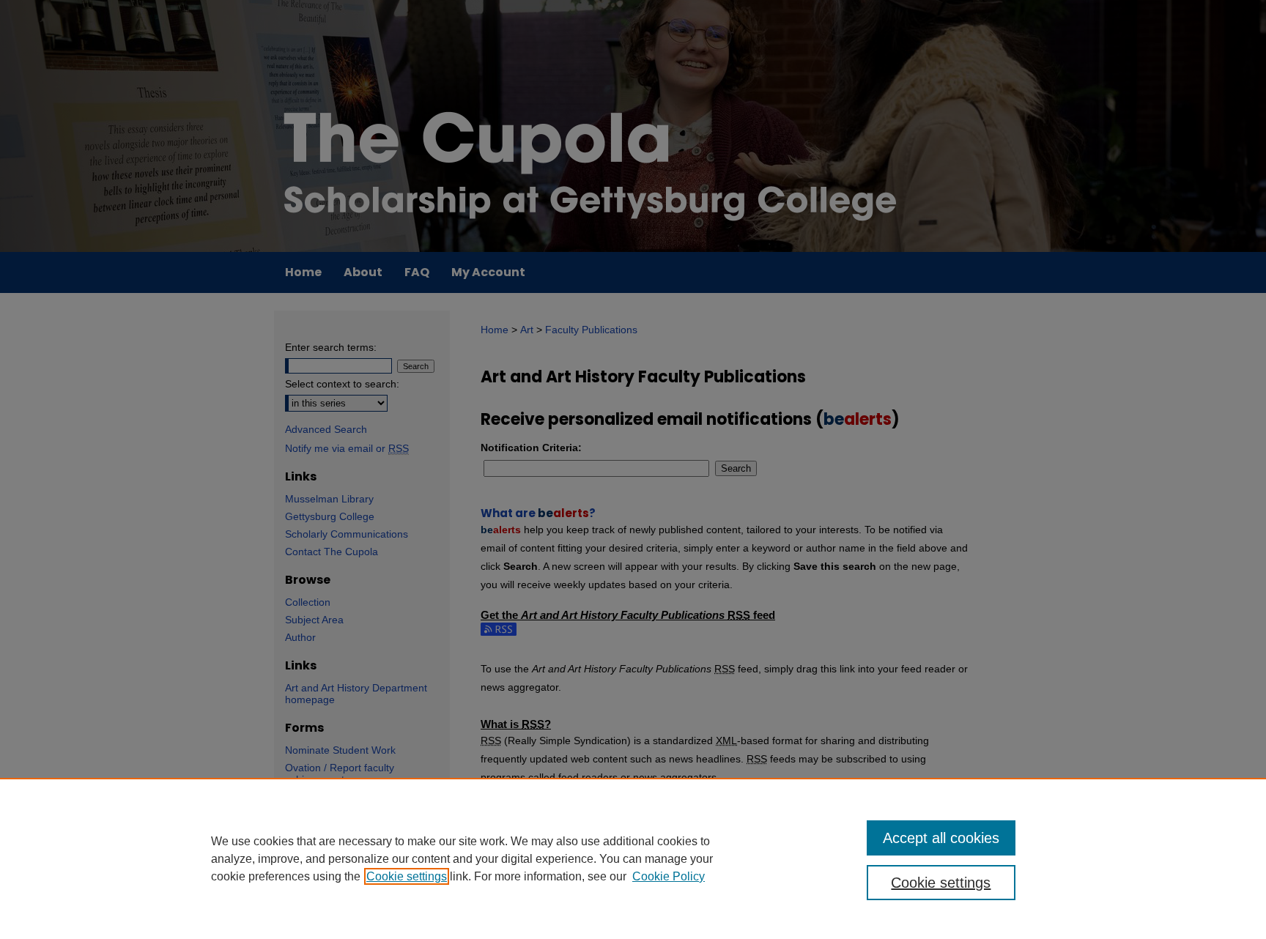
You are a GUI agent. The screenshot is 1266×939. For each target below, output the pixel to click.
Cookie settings (406, 876)
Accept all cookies (941, 838)
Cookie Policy (668, 876)
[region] (633, 858)
